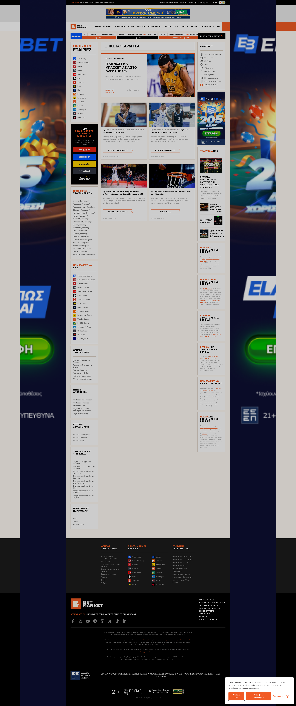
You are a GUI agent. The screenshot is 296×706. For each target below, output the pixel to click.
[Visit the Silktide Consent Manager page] (287, 696)
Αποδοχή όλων (236, 696)
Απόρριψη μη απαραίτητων (259, 696)
